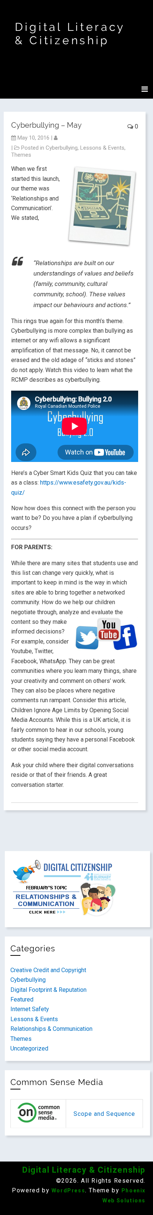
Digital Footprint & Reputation (48, 989)
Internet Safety (29, 1009)
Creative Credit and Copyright (48, 970)
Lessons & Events (102, 147)
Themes (21, 155)
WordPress (68, 1190)
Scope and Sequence (104, 1113)
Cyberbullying (62, 147)
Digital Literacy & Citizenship (70, 33)
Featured (21, 999)
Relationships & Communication (51, 1028)
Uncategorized (29, 1048)
